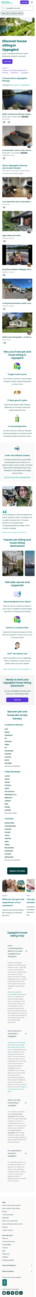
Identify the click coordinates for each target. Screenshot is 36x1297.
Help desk (5, 1218)
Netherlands (9, 857)
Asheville (8, 810)
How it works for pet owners (11, 1205)
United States (9, 823)
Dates (4, 13)
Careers (5, 1248)
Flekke (7, 744)
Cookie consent (7, 1230)
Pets (10, 13)
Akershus (14, 73)
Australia (8, 829)
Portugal (8, 854)
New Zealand (9, 848)
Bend (6, 804)
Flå (6, 748)
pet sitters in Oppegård (20, 85)
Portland (8, 785)
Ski (6, 738)
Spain (7, 841)
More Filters (18, 13)
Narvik (7, 760)
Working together (8, 1260)
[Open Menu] (32, 2)
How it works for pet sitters (11, 1208)
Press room (6, 1254)
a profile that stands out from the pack (16, 1047)
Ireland (7, 844)
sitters (4, 895)
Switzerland (9, 851)
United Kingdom (10, 826)
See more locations (12, 766)
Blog (3, 1251)
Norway (5, 73)
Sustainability (6, 1245)
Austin (7, 788)
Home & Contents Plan (10, 1221)
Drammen (8, 741)
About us (5, 1238)
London (7, 776)
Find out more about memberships (17, 477)
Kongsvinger (9, 751)
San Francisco (10, 791)
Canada (7, 832)
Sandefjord (9, 735)
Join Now (24, 2)
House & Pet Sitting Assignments (14, 70)
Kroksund (8, 754)
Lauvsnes (8, 757)
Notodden (8, 763)
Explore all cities (17, 871)
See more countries (12, 860)
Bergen (7, 732)
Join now (7, 61)
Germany (8, 838)
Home (4, 68)
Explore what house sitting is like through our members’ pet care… (13, 912)
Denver (7, 779)
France (7, 835)
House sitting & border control (12, 1224)
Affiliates (5, 1257)
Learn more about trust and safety (16, 669)
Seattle (7, 782)
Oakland (8, 801)
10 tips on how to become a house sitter (17, 1089)
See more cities (11, 813)
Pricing (4, 1212)
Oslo (6, 729)
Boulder (7, 807)
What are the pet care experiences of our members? (13, 902)
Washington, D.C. (11, 794)
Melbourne (8, 798)
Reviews (5, 1227)
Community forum (8, 1241)
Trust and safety (7, 1215)
